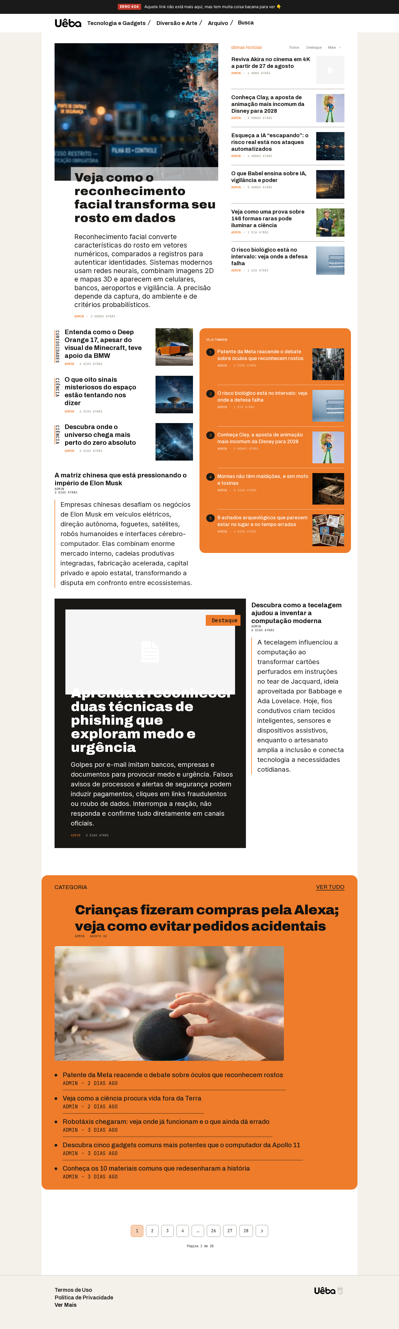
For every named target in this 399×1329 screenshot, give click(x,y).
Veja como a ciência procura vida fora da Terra (132, 1098)
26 (213, 1231)
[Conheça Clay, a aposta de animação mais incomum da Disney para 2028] (330, 108)
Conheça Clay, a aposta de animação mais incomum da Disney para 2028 (268, 104)
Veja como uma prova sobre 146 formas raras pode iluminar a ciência (268, 218)
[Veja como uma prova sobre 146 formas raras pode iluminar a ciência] (330, 222)
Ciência (57, 387)
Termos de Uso (73, 1290)
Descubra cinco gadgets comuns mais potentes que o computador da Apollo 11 (181, 1145)
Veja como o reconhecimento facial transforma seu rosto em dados (145, 197)
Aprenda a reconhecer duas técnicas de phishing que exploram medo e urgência (151, 720)
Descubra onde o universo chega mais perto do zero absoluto (100, 434)
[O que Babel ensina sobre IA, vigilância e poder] (330, 184)
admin (79, 316)
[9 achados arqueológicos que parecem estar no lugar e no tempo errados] (328, 530)
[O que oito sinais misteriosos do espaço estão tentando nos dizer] (174, 394)
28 (246, 1231)
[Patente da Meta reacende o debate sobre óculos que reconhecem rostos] (328, 364)
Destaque (314, 47)
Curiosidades (57, 346)
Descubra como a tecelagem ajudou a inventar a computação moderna (296, 613)
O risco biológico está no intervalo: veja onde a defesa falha (269, 256)
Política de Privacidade (84, 1297)
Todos (294, 47)
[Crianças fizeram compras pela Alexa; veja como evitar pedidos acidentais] (169, 1003)
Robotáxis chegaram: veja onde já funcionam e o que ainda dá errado (166, 1121)
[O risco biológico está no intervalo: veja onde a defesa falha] (330, 260)
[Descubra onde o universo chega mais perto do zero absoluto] (174, 442)
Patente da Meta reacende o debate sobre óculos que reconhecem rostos (173, 1074)
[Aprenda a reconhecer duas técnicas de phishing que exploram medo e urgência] (150, 652)
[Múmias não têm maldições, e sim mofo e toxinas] (328, 489)
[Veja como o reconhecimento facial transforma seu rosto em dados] (136, 112)
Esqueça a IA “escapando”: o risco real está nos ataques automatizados (270, 142)
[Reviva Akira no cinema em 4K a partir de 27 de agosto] (330, 70)
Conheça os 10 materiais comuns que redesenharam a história (156, 1168)
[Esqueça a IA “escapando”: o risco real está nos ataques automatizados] (330, 146)
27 (229, 1231)
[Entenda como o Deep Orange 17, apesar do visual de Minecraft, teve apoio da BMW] (174, 347)
